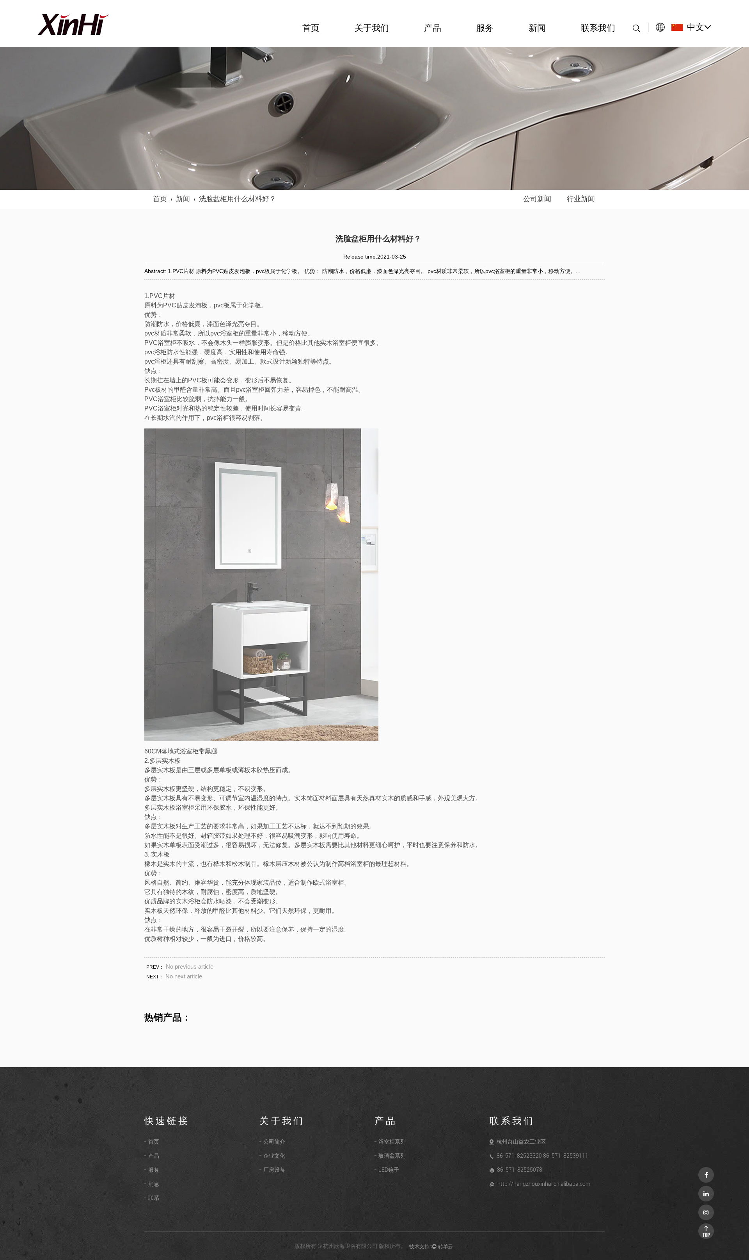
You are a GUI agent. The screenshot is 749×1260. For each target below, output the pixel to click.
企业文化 (274, 1156)
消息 (153, 1184)
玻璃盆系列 (392, 1156)
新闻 (537, 28)
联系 (153, 1198)
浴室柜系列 (392, 1142)
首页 (310, 28)
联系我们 (598, 28)
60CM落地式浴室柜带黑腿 (180, 751)
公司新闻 (537, 199)
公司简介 (274, 1142)
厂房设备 (274, 1170)
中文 (695, 27)
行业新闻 (581, 199)
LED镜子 (388, 1170)
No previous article (189, 966)
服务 (484, 28)
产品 (432, 28)
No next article (183, 976)
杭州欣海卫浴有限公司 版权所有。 (364, 1246)
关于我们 (372, 28)
